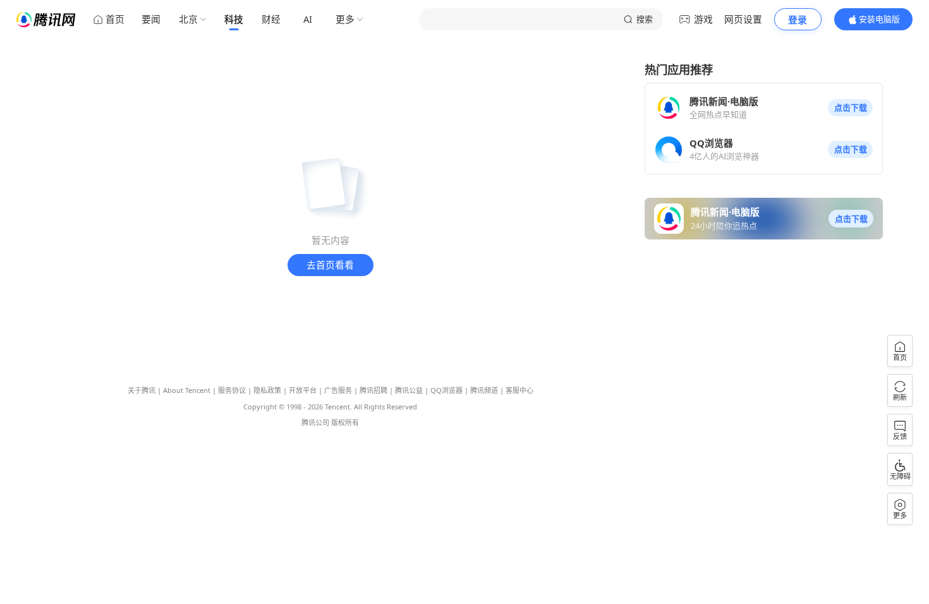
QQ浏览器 (446, 390)
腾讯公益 (409, 390)
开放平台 (303, 390)
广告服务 (338, 390)
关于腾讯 (141, 390)
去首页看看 (330, 264)
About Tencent (186, 390)
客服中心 (519, 390)
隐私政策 (267, 390)
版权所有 (345, 422)
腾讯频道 (484, 390)
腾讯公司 (315, 422)
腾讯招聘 (373, 390)
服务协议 (232, 390)
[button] (850, 108)
